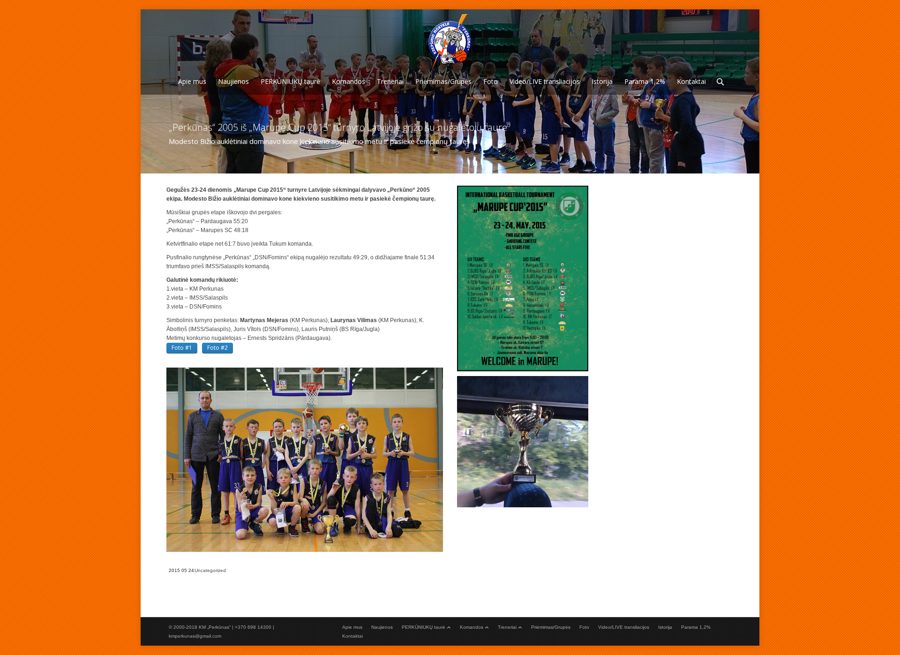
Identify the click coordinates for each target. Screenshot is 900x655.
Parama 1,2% (696, 627)
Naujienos (382, 627)
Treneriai (507, 627)
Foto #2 (217, 348)
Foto (584, 627)
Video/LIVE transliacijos (623, 627)
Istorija (665, 627)
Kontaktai (352, 636)
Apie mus (352, 627)
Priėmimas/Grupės (550, 627)
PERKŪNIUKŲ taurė (423, 627)
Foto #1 (182, 348)
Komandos (471, 627)
